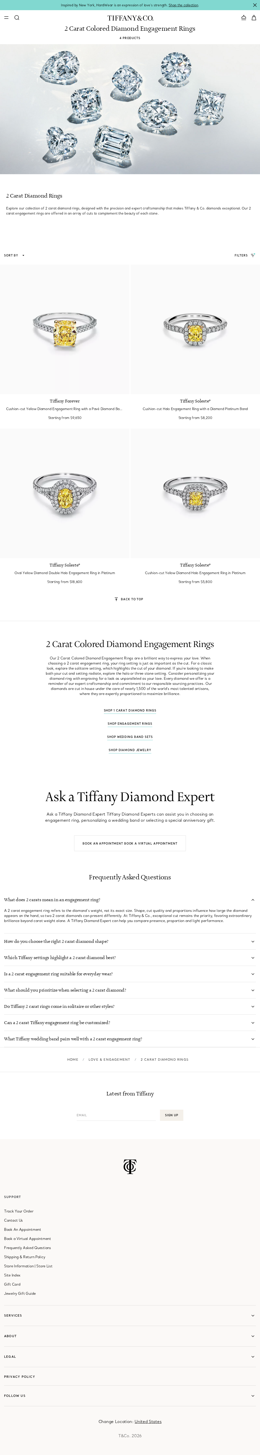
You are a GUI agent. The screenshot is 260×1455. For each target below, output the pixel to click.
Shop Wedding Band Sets (130, 737)
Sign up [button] (171, 1115)
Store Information (19, 1266)
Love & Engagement (109, 1059)
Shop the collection (183, 5)
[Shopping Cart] (254, 17)
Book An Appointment (22, 1229)
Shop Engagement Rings (130, 723)
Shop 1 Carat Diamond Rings (130, 710)
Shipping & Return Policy (24, 1257)
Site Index (12, 1275)
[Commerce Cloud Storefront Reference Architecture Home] (130, 1166)
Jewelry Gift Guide (20, 1293)
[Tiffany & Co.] (130, 17)
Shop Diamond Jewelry (130, 750)
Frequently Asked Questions (27, 1248)
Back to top (132, 599)
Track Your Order (19, 1211)
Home (72, 1059)
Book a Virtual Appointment (150, 843)
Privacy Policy (19, 1377)
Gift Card (12, 1284)
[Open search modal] (17, 17)
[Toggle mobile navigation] (6, 17)
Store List (44, 1266)
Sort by (11, 255)
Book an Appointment (103, 843)
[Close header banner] (255, 5)
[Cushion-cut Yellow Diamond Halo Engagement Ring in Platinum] (195, 493)
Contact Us (13, 1220)
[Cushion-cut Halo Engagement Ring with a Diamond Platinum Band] (195, 329)
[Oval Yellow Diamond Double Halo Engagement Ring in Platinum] (64, 493)
